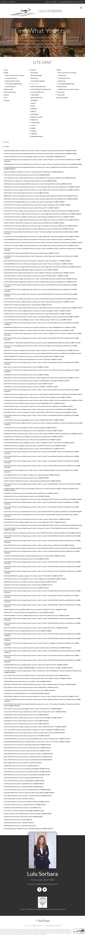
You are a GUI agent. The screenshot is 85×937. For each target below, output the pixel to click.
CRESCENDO (35, 95)
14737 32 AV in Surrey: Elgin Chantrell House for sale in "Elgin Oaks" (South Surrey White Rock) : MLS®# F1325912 (39, 229)
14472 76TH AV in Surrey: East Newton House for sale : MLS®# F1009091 (26, 478)
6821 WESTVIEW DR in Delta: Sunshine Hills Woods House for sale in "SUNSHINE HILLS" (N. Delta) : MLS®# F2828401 (40, 684)
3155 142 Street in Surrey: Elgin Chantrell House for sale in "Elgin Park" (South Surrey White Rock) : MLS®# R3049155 (40, 178)
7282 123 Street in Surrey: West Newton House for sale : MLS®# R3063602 (27, 175)
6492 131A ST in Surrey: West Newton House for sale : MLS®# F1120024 (26, 367)
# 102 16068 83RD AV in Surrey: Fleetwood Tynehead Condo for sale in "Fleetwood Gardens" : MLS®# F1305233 (38, 264)
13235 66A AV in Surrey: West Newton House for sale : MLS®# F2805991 (26, 715)
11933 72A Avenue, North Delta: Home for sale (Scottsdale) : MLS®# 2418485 (27, 813)
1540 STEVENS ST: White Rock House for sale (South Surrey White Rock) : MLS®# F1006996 (32, 481)
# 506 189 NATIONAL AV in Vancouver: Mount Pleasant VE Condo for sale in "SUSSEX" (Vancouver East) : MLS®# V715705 (41, 696)
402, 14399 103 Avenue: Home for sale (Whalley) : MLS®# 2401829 (24, 780)
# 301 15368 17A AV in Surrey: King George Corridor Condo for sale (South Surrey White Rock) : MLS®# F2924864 (39, 545)
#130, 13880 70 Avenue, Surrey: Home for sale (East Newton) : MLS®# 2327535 (28, 757)
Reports (6, 95)
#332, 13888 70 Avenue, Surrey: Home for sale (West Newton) (23, 762)
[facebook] (39, 889)
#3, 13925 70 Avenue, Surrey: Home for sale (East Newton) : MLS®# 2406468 (27, 789)
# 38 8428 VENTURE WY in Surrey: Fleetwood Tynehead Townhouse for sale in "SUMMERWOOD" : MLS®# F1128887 (40, 327)
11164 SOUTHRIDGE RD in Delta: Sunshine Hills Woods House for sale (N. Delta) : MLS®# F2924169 (34, 556)
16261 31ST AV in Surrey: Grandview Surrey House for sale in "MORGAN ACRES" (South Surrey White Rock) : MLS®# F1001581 (43, 499)
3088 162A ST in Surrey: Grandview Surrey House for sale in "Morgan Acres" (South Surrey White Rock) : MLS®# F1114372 (41, 378)
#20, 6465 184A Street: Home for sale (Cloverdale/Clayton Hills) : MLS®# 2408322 (29, 792)
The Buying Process (64, 78)
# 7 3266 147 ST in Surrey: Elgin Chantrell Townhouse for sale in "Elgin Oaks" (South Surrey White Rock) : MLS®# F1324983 (41, 236)
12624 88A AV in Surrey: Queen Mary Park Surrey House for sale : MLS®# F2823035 (29, 690)
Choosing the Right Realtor (13, 84)
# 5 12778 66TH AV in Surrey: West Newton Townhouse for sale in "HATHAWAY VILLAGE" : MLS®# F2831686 (37, 678)
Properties (33, 70)
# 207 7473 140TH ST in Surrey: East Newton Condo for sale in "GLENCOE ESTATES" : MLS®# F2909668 (36, 628)
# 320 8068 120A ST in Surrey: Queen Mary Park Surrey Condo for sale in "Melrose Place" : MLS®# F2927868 (37, 519)
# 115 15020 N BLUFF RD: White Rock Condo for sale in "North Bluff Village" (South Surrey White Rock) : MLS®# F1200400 (41, 317)
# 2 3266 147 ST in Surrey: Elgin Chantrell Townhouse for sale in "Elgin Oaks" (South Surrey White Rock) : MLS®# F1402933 (41, 220)
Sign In (4, 2)
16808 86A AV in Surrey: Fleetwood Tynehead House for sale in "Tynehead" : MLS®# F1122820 (33, 359)
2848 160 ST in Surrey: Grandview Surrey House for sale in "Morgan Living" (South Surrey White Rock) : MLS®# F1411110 (41, 196)
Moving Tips (62, 81)
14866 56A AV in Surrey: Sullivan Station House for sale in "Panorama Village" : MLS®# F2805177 (33, 718)
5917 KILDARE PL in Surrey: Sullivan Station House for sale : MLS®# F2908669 (27, 631)
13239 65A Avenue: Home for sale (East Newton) (19, 822)
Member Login (8, 89)
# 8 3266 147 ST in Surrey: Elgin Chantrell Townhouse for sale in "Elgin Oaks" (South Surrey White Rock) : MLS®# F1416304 (41, 190)
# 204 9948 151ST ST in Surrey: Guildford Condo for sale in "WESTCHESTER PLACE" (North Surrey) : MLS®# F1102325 (40, 412)
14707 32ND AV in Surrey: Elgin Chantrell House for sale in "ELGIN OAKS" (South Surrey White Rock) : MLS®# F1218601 (40, 299)
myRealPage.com (42, 921)
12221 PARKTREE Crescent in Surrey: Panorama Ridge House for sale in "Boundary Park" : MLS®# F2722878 (37, 739)
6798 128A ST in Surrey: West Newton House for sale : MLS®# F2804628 (26, 721)
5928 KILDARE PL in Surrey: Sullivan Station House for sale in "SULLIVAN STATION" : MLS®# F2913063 (35, 609)
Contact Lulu (60, 92)
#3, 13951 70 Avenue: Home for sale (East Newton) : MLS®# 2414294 (25, 804)
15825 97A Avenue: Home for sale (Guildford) (18, 819)
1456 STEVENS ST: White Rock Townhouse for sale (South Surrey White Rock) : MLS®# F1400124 (34, 223)
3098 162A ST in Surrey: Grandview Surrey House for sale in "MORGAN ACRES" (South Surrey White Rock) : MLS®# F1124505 (42, 353)
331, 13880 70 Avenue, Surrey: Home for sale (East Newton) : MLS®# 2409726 (27, 795)
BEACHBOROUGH (36, 97)
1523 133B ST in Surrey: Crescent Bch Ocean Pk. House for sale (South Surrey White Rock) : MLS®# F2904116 (37, 648)
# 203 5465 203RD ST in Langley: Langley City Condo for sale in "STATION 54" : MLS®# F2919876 (33, 576)
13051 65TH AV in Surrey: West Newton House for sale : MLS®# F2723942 (27, 736)
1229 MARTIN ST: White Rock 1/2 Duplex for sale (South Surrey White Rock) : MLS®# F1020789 (33, 436)
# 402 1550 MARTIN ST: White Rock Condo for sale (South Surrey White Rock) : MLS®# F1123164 (34, 356)
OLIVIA (33, 125)
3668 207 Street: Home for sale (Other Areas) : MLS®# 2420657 (23, 816)
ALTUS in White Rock (37, 92)
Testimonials (61, 95)
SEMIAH (33, 131)
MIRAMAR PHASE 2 (37, 136)
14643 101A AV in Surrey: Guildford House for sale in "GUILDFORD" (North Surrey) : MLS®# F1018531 (35, 445)
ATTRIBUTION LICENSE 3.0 (54, 925)
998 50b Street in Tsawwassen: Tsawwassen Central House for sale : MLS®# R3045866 (30, 181)
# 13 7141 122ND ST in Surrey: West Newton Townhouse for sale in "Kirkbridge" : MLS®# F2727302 (34, 730)
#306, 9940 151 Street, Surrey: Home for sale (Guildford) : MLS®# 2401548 (27, 774)
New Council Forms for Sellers (14, 75)
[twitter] (45, 889)
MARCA (33, 111)
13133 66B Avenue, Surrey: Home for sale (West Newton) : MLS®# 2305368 (27, 771)
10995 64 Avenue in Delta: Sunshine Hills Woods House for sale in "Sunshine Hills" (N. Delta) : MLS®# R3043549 (38, 184)
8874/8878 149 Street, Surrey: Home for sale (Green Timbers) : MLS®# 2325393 (28, 754)
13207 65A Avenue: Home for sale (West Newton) (19, 798)
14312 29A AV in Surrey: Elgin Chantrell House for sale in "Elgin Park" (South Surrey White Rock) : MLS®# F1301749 (39, 273)
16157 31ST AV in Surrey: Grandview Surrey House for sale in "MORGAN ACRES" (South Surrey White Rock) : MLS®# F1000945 (43, 511)
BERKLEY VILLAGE (36, 117)
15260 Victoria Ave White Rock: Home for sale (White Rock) (22, 807)
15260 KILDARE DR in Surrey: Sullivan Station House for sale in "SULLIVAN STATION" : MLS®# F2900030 (36, 665)
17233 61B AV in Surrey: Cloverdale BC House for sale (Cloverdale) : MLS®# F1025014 (30, 427)
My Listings (34, 72)
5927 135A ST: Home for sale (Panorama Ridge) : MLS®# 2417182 (24, 810)
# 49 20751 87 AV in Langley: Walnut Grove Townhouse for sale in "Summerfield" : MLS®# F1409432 (34, 202)
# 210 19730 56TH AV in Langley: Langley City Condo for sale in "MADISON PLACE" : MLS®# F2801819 (35, 727)
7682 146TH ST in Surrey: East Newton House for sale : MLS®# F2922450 (26, 559)
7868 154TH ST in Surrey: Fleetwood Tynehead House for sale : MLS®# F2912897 (29, 612)
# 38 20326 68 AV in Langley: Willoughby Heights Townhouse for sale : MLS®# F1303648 (31, 270)
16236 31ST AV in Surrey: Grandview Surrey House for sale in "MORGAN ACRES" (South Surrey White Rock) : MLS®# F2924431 (43, 548)
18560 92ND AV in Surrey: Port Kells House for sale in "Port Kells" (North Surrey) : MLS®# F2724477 (34, 733)
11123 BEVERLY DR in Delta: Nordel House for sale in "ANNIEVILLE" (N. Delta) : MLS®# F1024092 (33, 430)
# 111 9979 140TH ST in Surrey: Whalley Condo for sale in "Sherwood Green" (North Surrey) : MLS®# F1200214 (38, 320)
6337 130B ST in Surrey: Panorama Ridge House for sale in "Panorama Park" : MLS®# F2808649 (33, 709)
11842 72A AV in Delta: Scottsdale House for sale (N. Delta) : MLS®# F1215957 (28, 305)
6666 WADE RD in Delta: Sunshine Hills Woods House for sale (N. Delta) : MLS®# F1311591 (31, 253)
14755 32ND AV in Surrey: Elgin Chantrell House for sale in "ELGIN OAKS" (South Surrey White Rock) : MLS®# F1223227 (40, 282)
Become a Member (62, 97)
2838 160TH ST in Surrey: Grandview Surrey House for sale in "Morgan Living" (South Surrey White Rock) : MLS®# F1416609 (42, 187)
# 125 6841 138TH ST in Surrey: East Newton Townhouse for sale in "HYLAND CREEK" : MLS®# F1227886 (36, 276)
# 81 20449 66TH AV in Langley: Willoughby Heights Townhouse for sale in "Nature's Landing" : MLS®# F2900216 (38, 668)
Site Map (6, 100)
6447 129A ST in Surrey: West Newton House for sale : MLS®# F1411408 (26, 193)
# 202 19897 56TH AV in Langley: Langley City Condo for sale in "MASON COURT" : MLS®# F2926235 (35, 522)
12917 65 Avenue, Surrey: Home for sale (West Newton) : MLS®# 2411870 (26, 801)
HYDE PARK (34, 114)
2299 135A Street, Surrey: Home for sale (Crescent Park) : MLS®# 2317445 (27, 751)
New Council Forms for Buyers (67, 72)
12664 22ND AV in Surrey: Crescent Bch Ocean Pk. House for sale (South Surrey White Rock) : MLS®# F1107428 (38, 406)
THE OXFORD (35, 122)
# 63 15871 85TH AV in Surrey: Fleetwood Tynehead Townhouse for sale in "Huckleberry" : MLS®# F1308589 (37, 261)
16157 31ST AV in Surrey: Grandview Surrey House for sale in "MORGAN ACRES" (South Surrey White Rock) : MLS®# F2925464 (43, 525)
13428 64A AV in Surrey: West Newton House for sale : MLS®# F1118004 (26, 375)
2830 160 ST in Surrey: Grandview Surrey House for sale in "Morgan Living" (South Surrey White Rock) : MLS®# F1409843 (41, 199)
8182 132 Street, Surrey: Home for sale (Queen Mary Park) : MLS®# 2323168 (27, 745)
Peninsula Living (61, 86)
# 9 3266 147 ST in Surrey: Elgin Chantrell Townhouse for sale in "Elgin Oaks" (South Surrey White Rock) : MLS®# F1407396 (41, 211)
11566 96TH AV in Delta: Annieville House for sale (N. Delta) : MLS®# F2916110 (28, 585)
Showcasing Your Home (12, 81)
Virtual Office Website (38, 81)
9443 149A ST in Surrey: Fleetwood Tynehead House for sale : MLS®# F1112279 (28, 384)
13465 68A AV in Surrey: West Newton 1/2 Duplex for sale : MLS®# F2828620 (27, 681)
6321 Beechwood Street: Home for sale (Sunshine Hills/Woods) (23, 777)
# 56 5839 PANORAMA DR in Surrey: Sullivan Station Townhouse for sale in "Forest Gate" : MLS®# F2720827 (37, 742)
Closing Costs (62, 75)
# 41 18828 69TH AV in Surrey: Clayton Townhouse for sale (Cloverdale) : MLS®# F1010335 (32, 475)
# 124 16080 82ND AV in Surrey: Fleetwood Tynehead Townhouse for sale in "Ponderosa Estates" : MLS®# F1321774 (39, 239)
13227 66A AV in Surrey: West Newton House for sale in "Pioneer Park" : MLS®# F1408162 (31, 208)
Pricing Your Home (11, 78)
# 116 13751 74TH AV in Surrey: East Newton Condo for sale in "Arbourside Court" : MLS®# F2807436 (35, 712)
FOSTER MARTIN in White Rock (41, 89)
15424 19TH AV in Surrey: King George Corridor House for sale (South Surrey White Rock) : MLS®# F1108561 (37, 397)
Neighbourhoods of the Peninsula (68, 89)
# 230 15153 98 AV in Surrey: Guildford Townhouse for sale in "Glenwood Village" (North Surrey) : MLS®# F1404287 (39, 217)
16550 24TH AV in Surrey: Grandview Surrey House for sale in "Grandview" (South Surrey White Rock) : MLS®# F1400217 (41, 226)
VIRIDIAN (34, 134)
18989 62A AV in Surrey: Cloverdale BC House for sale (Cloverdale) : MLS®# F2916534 (30, 582)
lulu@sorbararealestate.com (47, 884)
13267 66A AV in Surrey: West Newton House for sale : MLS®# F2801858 (26, 724)
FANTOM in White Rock (38, 86)
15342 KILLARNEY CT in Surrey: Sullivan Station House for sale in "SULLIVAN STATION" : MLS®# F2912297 (37, 615)
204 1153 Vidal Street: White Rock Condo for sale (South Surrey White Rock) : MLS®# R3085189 (33, 172)
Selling (6, 72)
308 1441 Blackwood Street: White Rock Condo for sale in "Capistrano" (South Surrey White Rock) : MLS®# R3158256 (40, 150)
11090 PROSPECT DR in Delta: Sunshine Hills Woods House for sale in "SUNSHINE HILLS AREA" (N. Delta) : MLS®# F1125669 (42, 343)
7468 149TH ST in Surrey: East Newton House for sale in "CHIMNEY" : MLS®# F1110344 (31, 387)
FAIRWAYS (34, 100)
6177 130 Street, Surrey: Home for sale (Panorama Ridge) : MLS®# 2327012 (27, 768)
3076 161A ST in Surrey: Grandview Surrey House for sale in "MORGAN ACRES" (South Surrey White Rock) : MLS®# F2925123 (42, 533)
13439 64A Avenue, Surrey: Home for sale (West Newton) (21, 765)
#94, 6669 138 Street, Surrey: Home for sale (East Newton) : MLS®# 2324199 (27, 748)
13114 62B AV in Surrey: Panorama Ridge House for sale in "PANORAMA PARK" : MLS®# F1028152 (34, 420)
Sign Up (12, 2)
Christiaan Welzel (36, 925)
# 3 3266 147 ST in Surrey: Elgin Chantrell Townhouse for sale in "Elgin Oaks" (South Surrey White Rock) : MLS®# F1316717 (41, 245)
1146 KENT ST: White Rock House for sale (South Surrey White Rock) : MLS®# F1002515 (31, 493)
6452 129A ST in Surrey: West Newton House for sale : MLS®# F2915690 (26, 588)
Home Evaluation (10, 86)
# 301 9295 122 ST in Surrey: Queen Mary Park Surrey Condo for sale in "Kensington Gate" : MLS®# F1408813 (37, 205)
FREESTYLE (34, 120)
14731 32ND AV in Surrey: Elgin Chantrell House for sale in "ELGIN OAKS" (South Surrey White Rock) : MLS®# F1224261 (40, 279)
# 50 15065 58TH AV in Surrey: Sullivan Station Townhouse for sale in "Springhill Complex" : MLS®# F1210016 (37, 311)
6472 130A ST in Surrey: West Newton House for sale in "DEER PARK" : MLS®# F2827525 (31, 687)
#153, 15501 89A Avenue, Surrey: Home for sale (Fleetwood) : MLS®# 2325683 (28, 760)
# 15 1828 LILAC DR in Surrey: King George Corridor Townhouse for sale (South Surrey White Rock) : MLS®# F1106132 (40, 409)
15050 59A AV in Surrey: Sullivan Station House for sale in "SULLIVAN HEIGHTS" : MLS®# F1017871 (34, 448)
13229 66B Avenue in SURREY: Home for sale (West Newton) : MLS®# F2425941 (28, 828)
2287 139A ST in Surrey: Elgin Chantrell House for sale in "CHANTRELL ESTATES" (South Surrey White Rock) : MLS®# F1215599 (43, 308)
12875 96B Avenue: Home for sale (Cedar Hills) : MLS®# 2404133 (23, 786)
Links (5, 97)
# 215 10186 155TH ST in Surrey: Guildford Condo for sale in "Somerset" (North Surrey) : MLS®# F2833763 (36, 675)
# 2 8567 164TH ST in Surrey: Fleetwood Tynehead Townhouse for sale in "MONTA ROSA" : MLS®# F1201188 (37, 314)
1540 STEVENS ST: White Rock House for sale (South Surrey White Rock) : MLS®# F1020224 (32, 439)
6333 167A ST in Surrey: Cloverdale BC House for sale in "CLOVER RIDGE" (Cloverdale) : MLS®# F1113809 (36, 381)
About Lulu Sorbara (10, 92)
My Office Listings (36, 75)
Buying (59, 70)
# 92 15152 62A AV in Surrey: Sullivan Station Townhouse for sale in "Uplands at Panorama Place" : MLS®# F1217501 (39, 302)
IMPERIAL (34, 109)
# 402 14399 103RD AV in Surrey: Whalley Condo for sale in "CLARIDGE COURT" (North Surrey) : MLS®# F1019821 (39, 442)
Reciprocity (34, 78)
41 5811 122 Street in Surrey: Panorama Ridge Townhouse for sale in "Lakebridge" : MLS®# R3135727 (35, 156)
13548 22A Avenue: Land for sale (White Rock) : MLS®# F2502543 (24, 783)
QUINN (33, 128)
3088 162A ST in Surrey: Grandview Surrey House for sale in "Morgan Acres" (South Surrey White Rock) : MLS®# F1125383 (41, 350)
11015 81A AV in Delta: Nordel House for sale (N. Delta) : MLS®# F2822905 (27, 693)
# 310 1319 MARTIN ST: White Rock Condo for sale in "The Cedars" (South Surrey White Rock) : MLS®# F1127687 (39, 330)
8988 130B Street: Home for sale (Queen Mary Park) (20, 825)
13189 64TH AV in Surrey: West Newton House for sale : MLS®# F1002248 (27, 496)
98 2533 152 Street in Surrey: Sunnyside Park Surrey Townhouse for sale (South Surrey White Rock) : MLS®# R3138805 (40, 153)
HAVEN (33, 103)
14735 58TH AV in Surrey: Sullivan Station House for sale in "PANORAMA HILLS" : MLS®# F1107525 (34, 403)
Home (6, 70)
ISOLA (33, 106)
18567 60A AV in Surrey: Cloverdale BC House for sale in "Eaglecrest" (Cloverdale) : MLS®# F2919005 (35, 579)
